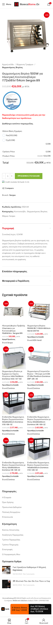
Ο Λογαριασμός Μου (11, 554)
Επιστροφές (7, 549)
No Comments (28, 574)
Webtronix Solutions (20, 600)
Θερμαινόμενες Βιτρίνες (12, 67)
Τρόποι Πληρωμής (10, 544)
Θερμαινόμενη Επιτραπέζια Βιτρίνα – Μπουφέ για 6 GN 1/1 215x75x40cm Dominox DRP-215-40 (38, 375)
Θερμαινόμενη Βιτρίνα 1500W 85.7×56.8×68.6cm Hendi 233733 (38, 328)
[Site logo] (26, 4)
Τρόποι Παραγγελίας (11, 539)
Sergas (12, 195)
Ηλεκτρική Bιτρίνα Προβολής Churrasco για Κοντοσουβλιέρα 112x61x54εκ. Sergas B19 (13, 329)
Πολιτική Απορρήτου (11, 512)
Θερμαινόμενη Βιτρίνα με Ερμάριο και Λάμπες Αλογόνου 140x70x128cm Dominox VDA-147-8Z (12, 375)
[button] (35, 337)
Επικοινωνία (7, 517)
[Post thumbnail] (6, 570)
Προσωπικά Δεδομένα (11, 507)
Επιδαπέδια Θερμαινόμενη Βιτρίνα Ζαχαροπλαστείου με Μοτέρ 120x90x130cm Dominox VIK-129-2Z (14, 466)
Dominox (11, 388)
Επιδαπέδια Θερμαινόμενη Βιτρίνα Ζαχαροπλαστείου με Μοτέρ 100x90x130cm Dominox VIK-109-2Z (39, 421)
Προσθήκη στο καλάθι (29, 176)
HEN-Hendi (37, 340)
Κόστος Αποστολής (10, 530)
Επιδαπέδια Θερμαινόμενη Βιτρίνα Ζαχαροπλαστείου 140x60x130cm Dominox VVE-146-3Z (38, 466)
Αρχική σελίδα (8, 64)
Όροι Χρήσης (8, 502)
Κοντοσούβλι (20, 211)
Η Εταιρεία (6, 497)
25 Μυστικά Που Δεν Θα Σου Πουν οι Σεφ (31, 581)
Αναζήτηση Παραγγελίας (12, 535)
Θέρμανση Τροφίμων (25, 64)
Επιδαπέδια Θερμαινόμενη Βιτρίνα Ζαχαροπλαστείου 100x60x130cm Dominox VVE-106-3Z (13, 421)
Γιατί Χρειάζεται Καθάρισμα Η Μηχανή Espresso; (29, 568)
